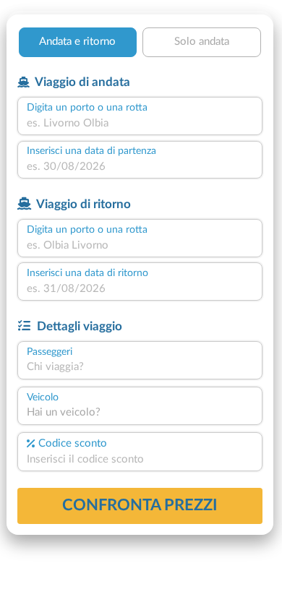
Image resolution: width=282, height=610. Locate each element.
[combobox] (140, 124)
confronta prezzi (140, 505)
